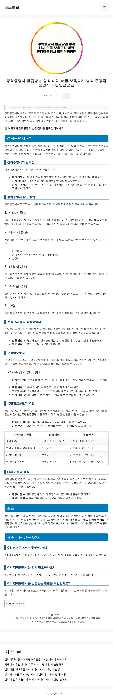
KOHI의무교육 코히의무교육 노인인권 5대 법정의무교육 (58, 621)
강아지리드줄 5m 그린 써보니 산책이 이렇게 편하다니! (35, 674)
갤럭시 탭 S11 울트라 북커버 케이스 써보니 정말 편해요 (35, 679)
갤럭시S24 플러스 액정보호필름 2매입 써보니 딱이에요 (35, 659)
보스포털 (11, 7)
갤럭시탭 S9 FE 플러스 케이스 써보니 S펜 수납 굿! (32, 669)
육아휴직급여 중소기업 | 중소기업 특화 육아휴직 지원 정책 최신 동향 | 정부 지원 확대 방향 (58, 618)
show (21, 603)
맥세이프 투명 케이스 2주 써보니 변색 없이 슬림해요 (34, 664)
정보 (57, 614)
